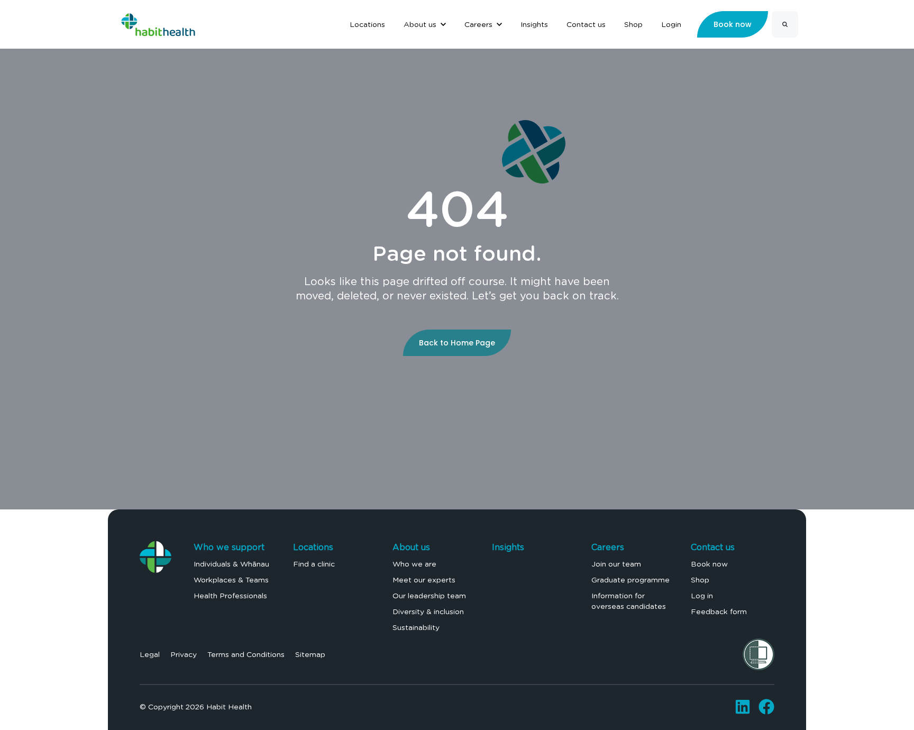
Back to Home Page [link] (457, 342)
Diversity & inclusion (428, 611)
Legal (150, 654)
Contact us (713, 547)
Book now (709, 564)
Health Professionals (230, 595)
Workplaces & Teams (231, 580)
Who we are (414, 564)
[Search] (785, 24)
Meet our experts (423, 580)
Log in (702, 595)
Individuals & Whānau (231, 564)
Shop (700, 580)
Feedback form (719, 611)
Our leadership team (429, 595)
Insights (508, 547)
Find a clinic (314, 564)
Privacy (183, 654)
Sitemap (310, 654)
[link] (158, 22)
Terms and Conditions (246, 654)
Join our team (616, 564)
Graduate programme (630, 580)
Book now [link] (733, 24)
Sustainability (416, 627)
